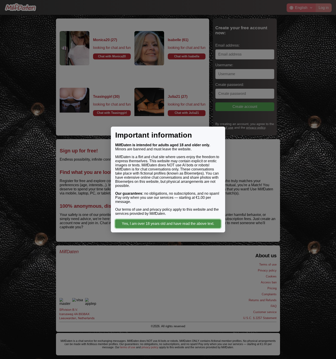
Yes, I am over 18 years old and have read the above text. (168, 224)
